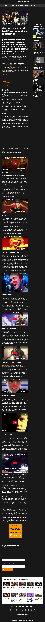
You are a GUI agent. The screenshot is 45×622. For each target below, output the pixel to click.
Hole (3, 78)
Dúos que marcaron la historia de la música (36, 81)
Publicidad (27, 619)
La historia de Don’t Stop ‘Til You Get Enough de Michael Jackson (38, 53)
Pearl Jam (4, 74)
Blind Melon (4, 77)
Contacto (33, 619)
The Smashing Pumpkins (7, 84)
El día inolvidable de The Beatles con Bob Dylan (38, 39)
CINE (13, 5)
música (19, 474)
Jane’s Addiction (5, 86)
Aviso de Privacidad (14, 619)
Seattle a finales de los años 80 (9, 64)
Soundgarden (5, 81)
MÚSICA (7, 5)
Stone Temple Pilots (6, 79)
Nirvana (4, 75)
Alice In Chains (5, 85)
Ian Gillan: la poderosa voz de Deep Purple (37, 67)
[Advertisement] (15, 137)
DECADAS (33, 5)
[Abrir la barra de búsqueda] (39, 5)
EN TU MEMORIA (19, 5)
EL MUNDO (27, 5)
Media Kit (22, 619)
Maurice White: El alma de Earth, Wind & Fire (38, 95)
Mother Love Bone (6, 82)
